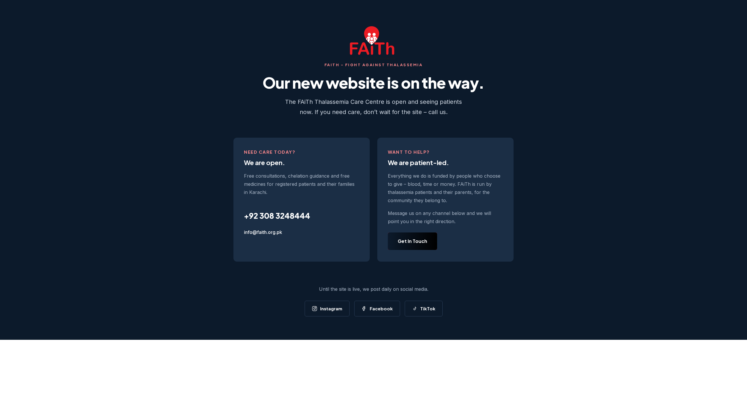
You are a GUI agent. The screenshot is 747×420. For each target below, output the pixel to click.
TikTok (427, 308)
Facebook (381, 308)
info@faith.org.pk (263, 232)
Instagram (331, 308)
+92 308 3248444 (277, 215)
